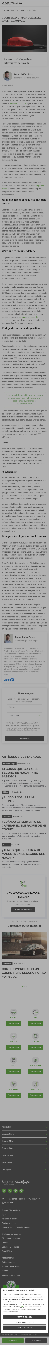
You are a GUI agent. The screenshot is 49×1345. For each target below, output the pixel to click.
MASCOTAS (35, 1090)
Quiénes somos (8, 1262)
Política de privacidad (9, 1334)
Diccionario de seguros (11, 1238)
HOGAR (13, 1042)
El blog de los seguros (10, 10)
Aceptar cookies (24, 1317)
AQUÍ (22, 1307)
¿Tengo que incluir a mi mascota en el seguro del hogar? (23, 853)
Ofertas (5, 1243)
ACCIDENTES (35, 1066)
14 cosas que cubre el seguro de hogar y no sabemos (20, 772)
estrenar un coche (18, 103)
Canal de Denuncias (10, 1247)
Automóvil (32, 10)
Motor (23, 10)
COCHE (13, 1018)
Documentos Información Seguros (16, 1227)
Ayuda (4, 1215)
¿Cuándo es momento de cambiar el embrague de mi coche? (24, 825)
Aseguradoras (8, 1258)
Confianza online (9, 1223)
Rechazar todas (24, 1328)
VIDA (13, 1066)
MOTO (35, 1018)
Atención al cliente (9, 1219)
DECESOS (13, 1090)
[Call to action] (4, 1191)
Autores (5, 1271)
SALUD (35, 1042)
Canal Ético (7, 1251)
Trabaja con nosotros (11, 1266)
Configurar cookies (24, 1322)
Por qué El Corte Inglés (11, 1210)
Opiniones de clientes (11, 1275)
